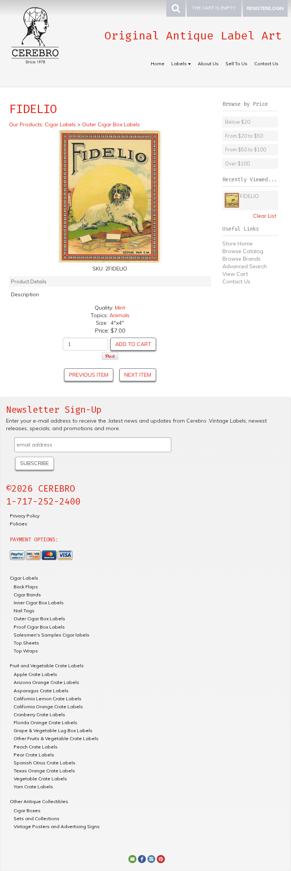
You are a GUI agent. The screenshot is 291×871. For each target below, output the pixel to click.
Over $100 (237, 163)
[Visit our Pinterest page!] (161, 858)
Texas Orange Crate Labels (44, 771)
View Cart (235, 273)
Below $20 (237, 122)
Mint (120, 307)
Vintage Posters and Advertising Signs (57, 826)
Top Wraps (26, 651)
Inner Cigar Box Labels (39, 602)
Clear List (264, 215)
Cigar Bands (27, 594)
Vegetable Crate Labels (40, 778)
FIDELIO (249, 196)
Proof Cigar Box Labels (39, 627)
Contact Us (266, 63)
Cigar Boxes (27, 810)
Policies (18, 524)
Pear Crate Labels (34, 755)
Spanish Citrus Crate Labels (44, 763)
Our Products (25, 124)
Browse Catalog (242, 251)
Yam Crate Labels (33, 786)
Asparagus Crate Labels (41, 690)
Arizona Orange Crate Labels (46, 682)
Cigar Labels (24, 578)
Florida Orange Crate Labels (45, 722)
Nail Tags (24, 610)
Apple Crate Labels (35, 674)
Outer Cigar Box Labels (39, 618)
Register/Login (265, 8)
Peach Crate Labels (36, 747)
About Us (208, 63)
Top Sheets (26, 643)
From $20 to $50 (244, 136)
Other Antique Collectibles (39, 801)
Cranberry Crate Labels (39, 714)
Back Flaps (26, 587)
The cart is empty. (214, 8)
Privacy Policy (24, 516)
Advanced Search (244, 266)
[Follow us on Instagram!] (151, 858)
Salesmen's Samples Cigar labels (51, 635)
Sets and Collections (36, 818)
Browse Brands (241, 258)
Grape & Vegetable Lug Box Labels (53, 730)
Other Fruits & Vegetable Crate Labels (56, 738)
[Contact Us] (132, 858)
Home (157, 63)
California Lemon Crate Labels (47, 698)
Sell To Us (236, 63)
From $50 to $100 (245, 149)
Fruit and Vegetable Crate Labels (47, 665)
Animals (120, 315)
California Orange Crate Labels (48, 706)
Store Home (237, 243)
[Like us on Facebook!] (142, 858)
